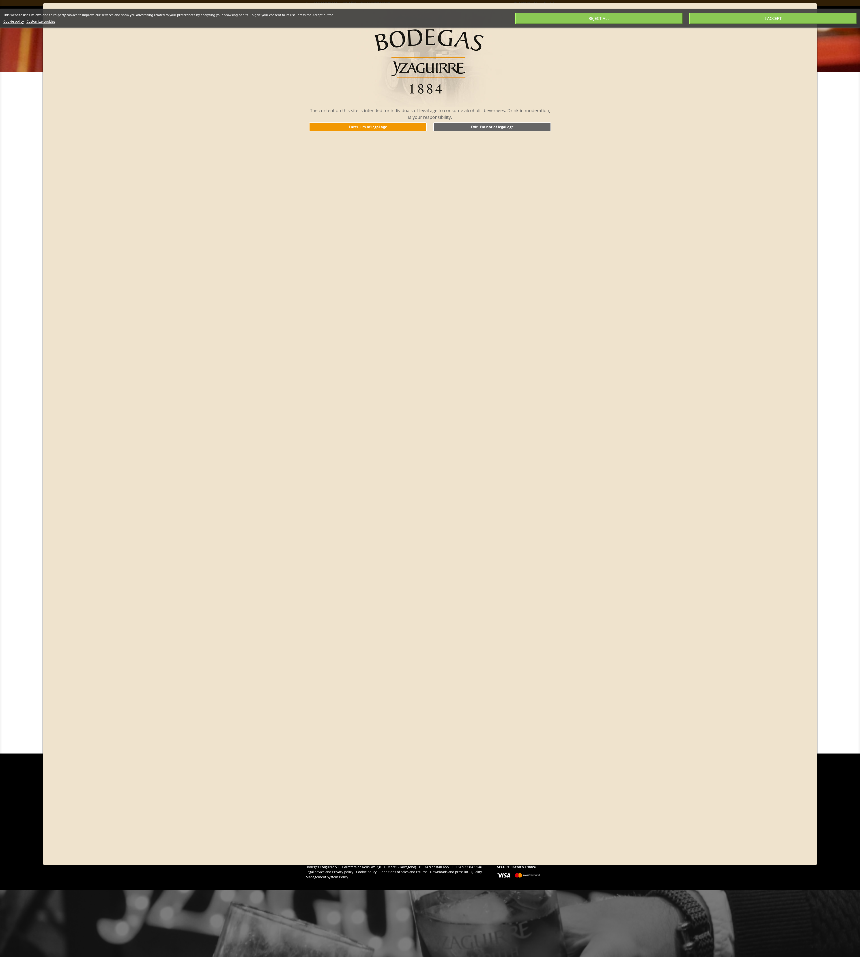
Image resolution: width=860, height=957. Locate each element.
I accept (773, 18)
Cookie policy (13, 21)
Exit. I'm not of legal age (492, 126)
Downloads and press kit (449, 871)
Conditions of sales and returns (403, 871)
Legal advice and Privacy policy (330, 871)
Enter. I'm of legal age (368, 126)
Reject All (599, 18)
